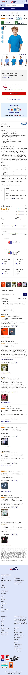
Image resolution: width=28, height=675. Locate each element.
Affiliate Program (17, 644)
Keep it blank (5, 310)
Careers (16, 642)
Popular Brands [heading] (5, 628)
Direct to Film (5, 303)
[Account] (22, 1)
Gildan (2, 630)
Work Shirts (3, 587)
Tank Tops (3, 583)
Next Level (3, 635)
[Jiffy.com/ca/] (14, 568)
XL (21, 83)
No (16, 326)
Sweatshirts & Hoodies (6, 580)
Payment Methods (18, 637)
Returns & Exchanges (19, 635)
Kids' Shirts (3, 593)
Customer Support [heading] (19, 616)
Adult (2, 618)
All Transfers (17, 578)
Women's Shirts (4, 591)
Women (2, 619)
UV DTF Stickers (17, 582)
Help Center (16, 626)
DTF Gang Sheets (18, 583)
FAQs (15, 630)
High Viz (2, 611)
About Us (16, 641)
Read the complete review (7, 359)
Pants (2, 597)
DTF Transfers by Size (19, 580)
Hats (2, 605)
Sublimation (22, 307)
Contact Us (16, 628)
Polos (2, 582)
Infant (2, 626)
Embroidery (5, 307)
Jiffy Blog (16, 646)
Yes (12, 326)
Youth (2, 623)
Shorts (2, 601)
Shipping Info (17, 634)
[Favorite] (4, 27)
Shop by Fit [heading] (4, 616)
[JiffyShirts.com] (14, 1)
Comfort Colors (4, 634)
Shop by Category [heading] (6, 575)
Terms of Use (17, 673)
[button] (2, 5)
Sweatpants (3, 599)
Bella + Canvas (4, 632)
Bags (2, 607)
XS (9, 83)
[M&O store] (19, 18)
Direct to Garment (14, 307)
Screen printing (14, 303)
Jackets (2, 585)
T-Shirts (2, 578)
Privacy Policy (17, 649)
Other (11, 310)
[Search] (26, 5)
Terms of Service (17, 651)
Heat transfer (22, 303)
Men (2, 621)
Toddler (2, 625)
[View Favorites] (7, 1)
